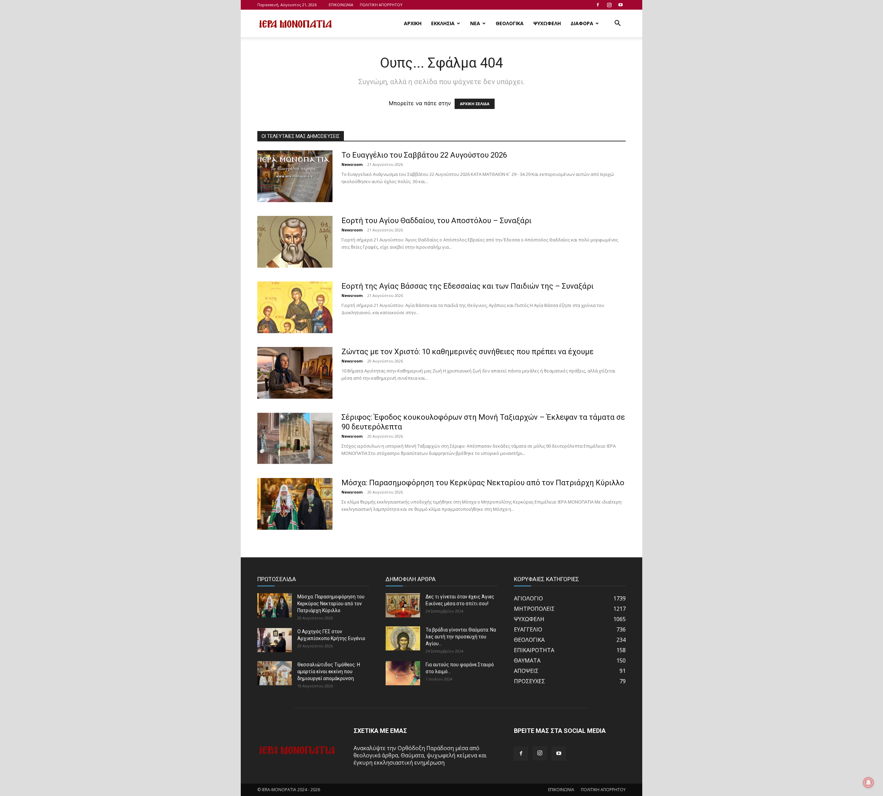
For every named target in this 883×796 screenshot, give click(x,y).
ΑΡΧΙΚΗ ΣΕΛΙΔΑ (474, 103)
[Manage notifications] (868, 782)
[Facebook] (598, 5)
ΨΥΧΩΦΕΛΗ (547, 23)
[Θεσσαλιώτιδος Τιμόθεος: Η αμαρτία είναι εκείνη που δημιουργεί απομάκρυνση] (274, 673)
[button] (617, 24)
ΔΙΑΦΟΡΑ (582, 23)
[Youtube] (620, 5)
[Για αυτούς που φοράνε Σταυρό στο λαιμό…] (403, 673)
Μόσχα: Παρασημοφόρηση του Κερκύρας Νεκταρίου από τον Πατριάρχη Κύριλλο (482, 482)
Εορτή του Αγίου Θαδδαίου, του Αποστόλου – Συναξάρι (436, 220)
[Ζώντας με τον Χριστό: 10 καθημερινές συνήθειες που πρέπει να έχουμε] (295, 373)
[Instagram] (609, 5)
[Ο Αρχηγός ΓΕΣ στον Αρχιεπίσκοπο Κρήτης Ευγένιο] (274, 640)
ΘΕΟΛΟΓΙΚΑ (510, 23)
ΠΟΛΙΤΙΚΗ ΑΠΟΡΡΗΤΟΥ (381, 4)
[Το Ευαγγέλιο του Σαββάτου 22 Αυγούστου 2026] (295, 176)
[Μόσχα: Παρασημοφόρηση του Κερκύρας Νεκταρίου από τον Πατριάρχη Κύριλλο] (295, 504)
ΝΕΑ (475, 23)
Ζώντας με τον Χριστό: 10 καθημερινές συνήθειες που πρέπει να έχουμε (467, 351)
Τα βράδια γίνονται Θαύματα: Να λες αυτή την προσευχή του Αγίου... (461, 636)
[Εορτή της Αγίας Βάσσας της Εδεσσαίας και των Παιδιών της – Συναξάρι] (295, 307)
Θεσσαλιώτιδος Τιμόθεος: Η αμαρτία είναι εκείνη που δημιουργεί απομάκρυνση (328, 671)
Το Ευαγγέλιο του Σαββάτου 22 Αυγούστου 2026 (424, 155)
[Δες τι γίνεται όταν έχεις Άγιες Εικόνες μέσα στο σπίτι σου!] (403, 605)
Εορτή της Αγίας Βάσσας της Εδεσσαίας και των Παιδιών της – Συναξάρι (467, 286)
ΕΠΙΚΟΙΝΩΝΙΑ (341, 4)
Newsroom (352, 164)
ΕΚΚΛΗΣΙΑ (443, 23)
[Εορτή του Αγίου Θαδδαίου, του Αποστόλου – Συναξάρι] (295, 242)
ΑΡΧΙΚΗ (412, 23)
